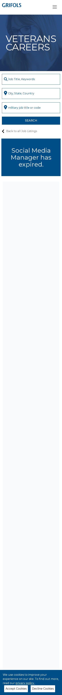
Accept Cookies (16, 688)
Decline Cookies (43, 688)
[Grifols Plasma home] (11, 5)
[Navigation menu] (55, 7)
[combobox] (31, 79)
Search (31, 120)
